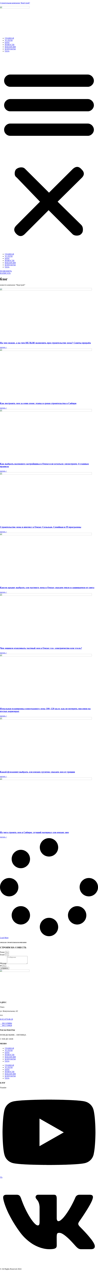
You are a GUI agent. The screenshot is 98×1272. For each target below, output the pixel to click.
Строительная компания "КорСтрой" (15, 3)
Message (3, 963)
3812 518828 (6, 1025)
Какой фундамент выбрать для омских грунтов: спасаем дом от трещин (37, 772)
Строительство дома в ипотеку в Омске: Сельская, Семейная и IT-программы (40, 527)
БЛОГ (7, 42)
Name (2, 952)
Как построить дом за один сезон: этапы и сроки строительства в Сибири (38, 403)
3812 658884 (6, 1023)
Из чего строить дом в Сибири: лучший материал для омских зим (34, 832)
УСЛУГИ (9, 40)
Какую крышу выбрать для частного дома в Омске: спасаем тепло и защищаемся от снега (47, 587)
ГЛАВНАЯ (9, 38)
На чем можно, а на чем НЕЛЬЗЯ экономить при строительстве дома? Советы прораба (45, 343)
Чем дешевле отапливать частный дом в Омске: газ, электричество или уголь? (41, 648)
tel (1, 966)
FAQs (7, 51)
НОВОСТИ (9, 45)
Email (2, 955)
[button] (49, 152)
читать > (3, 347)
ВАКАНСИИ (10, 47)
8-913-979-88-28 (6, 1019)
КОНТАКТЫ (10, 49)
